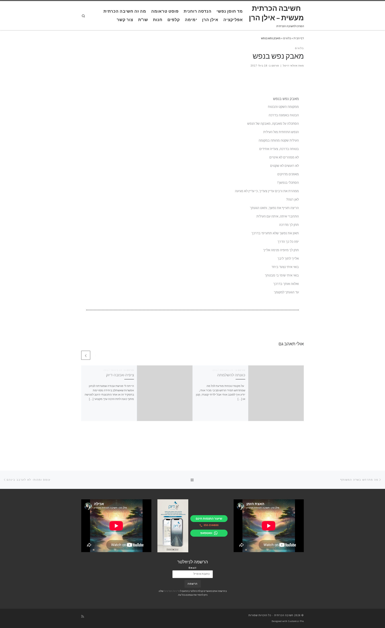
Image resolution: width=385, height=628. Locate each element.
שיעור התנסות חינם (209, 518)
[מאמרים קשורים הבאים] (85, 355)
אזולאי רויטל (290, 65)
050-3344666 (211, 525)
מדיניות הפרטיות (172, 590)
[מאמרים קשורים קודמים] (95, 355)
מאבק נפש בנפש (286, 99)
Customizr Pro (296, 621)
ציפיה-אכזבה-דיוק (120, 374)
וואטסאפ (206, 533)
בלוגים (287, 38)
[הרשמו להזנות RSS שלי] (82, 616)
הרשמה (192, 583)
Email (193, 568)
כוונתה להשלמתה (231, 374)
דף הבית (299, 38)
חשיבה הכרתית (283, 615)
